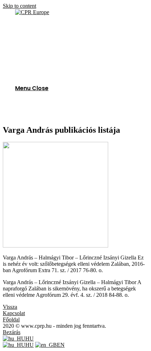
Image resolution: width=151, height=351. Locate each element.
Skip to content (19, 6)
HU (29, 338)
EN (61, 345)
